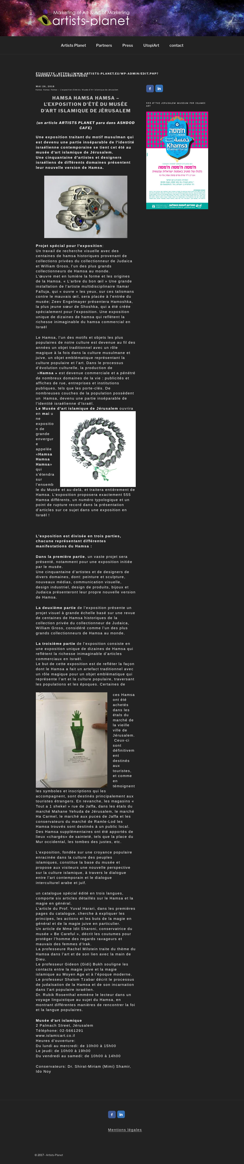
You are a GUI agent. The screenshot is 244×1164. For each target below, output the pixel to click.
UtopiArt (151, 45)
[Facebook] (150, 89)
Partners (104, 45)
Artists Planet (73, 45)
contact (176, 45)
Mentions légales (125, 1130)
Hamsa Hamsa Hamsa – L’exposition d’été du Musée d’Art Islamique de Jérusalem (76, 89)
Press (127, 45)
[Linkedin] (159, 88)
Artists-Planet (54, 1155)
